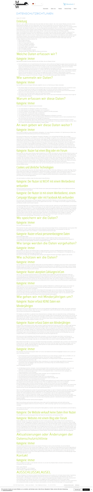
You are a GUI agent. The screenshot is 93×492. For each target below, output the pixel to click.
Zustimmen (86, 489)
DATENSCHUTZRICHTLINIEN (69, 485)
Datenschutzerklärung (7, 490)
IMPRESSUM (77, 485)
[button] (69, 4)
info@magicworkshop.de (30, 469)
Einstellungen (78, 489)
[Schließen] (91, 489)
